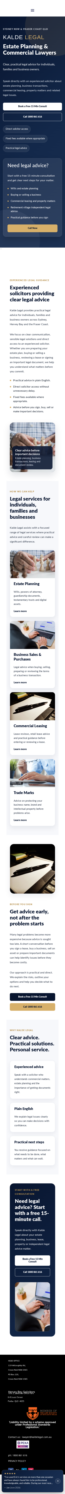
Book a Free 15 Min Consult (32, 106)
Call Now (32, 228)
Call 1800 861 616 (32, 117)
